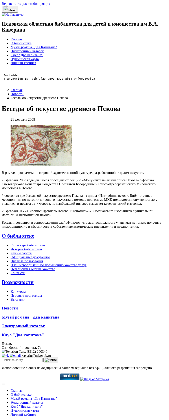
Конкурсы (18, 291)
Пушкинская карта (25, 59)
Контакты (18, 273)
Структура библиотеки (28, 245)
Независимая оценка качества (33, 269)
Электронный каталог (27, 51)
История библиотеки (26, 249)
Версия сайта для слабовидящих (26, 4)
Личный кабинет (23, 63)
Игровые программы (26, 295)
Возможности (18, 282)
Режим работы (21, 253)
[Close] (3, 384)
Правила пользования (27, 261)
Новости (10, 308)
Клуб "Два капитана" (27, 55)
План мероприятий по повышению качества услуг (48, 265)
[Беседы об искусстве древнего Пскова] (41, 165)
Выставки (18, 299)
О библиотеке (21, 43)
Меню (12, 10)
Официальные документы (30, 257)
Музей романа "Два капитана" (32, 317)
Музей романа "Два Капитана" (34, 47)
